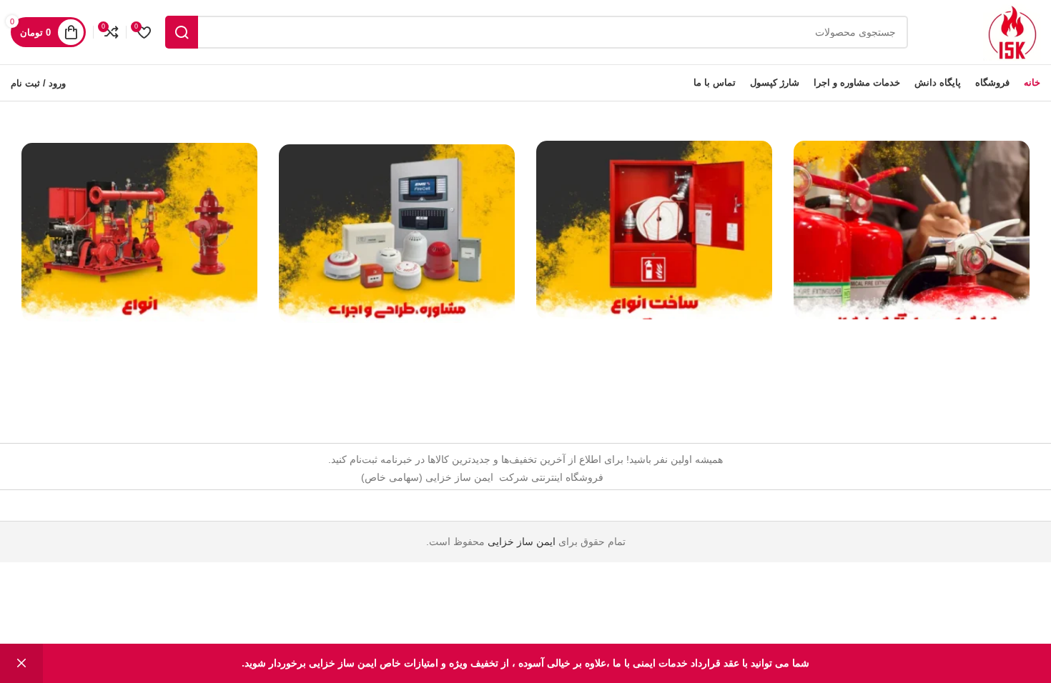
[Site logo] (1011, 31)
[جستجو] (181, 32)
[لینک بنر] (912, 230)
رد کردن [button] (21, 663)
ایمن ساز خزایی (522, 541)
